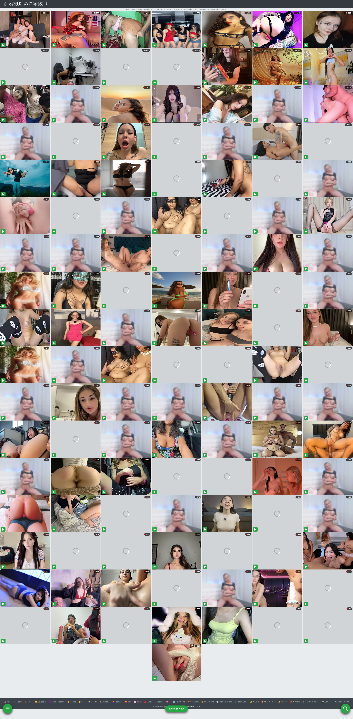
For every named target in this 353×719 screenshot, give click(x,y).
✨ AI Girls (254, 702)
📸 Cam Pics (327, 702)
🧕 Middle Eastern (57, 702)
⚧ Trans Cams (207, 702)
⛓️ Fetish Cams (241, 702)
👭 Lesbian (159, 702)
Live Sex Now (176, 708)
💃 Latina (29, 702)
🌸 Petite (138, 702)
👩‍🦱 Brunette (104, 702)
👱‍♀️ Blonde (92, 702)
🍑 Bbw (128, 702)
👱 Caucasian (40, 702)
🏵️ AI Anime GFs (268, 702)
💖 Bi (168, 702)
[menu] (7, 708)
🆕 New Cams (179, 702)
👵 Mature (71, 702)
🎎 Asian (8, 702)
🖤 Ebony (18, 702)
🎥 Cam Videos (313, 702)
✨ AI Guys (283, 702)
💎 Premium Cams (224, 702)
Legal (198, 707)
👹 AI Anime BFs (297, 702)
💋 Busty (148, 702)
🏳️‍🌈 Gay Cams (193, 702)
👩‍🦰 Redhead (117, 702)
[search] (345, 708)
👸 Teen (82, 702)
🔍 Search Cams (342, 702)
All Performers (189, 707)
